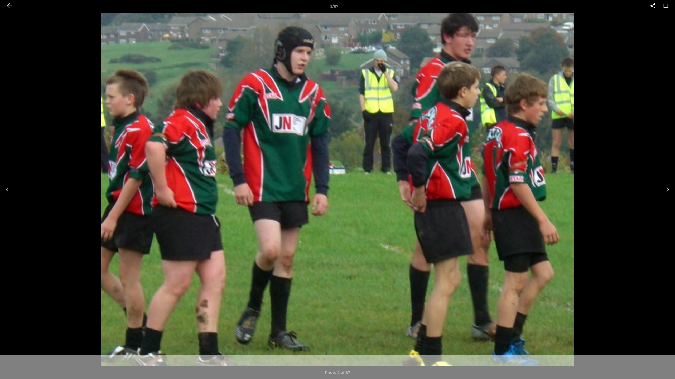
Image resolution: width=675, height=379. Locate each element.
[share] (653, 6)
